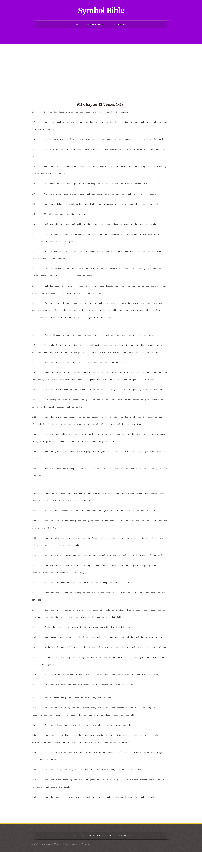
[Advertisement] (101, 66)
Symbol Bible (101, 10)
